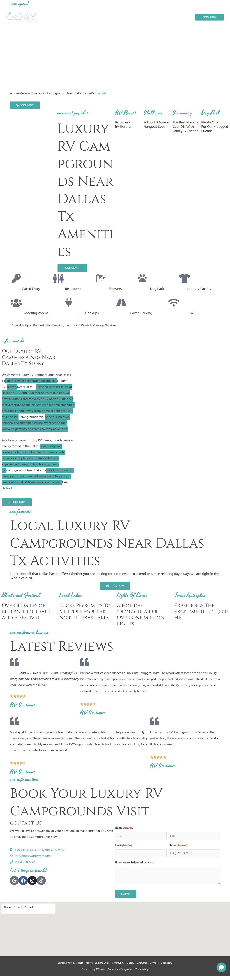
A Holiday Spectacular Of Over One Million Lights (140, 614)
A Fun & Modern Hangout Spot (156, 124)
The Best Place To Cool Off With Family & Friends (185, 126)
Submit (125, 894)
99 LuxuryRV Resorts (123, 124)
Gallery (130, 963)
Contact (154, 963)
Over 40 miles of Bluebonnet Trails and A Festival (26, 611)
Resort (89, 963)
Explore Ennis (102, 963)
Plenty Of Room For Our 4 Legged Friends (214, 126)
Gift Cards (142, 963)
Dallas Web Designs (118, 969)
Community (118, 963)
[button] (209, 17)
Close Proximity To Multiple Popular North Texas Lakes (85, 611)
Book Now (166, 963)
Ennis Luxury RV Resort (70, 963)
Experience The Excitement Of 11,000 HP (201, 611)
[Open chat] (221, 967)
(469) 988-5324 (164, 4)
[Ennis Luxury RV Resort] (21, 17)
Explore (100, 93)
